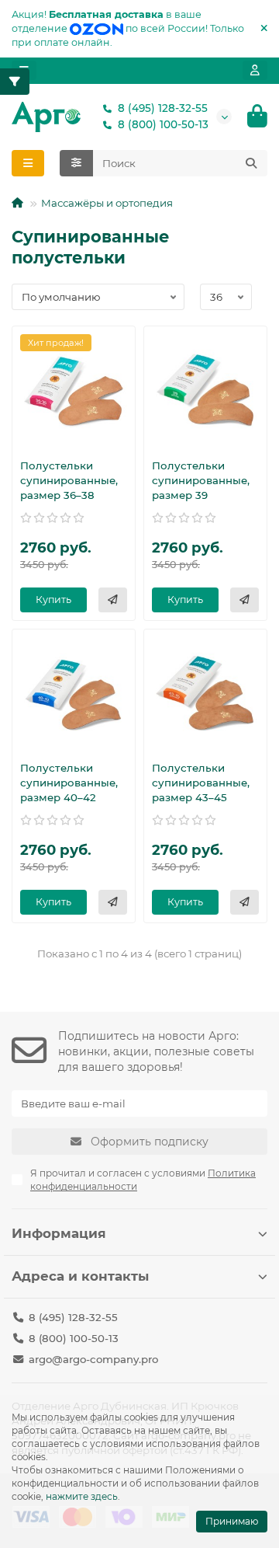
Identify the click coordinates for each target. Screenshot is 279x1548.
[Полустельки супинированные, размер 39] (205, 390)
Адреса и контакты (80, 1276)
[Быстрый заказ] (112, 599)
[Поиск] (251, 163)
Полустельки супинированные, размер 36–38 (69, 480)
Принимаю (231, 1521)
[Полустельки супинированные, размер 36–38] (73, 390)
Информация (59, 1233)
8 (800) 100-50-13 (163, 124)
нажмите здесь (82, 1496)
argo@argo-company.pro (93, 1359)
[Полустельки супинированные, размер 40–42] (73, 693)
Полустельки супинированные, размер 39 (201, 480)
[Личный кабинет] (255, 70)
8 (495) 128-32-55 (163, 108)
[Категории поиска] (76, 163)
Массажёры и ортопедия (107, 203)
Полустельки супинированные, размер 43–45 (201, 783)
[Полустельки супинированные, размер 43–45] (205, 693)
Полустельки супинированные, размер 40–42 (69, 783)
